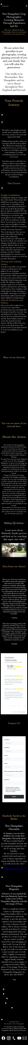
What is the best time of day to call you (13, 771)
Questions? (7, 779)
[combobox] (14, 775)
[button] (26, 5)
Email (6, 763)
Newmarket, (8, 1024)
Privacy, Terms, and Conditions (14, 1033)
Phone (6, 755)
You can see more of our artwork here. (14, 425)
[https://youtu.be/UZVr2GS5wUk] (14, 868)
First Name (6, 739)
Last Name (6, 747)
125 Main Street (14, 1022)
